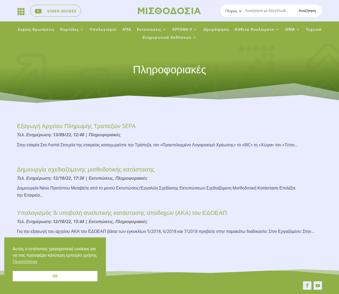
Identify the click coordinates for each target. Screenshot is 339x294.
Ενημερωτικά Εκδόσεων (166, 37)
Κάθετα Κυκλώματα (254, 30)
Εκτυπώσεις (149, 30)
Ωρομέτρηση (216, 30)
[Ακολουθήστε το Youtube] (318, 285)
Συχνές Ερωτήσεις (36, 30)
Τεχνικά (314, 30)
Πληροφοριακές (105, 135)
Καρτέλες (69, 30)
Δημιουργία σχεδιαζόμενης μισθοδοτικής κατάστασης (86, 169)
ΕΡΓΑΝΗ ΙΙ (182, 30)
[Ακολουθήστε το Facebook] (307, 285)
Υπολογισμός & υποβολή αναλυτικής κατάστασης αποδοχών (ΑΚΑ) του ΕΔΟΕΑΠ (122, 212)
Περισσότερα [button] (25, 261)
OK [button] (55, 276)
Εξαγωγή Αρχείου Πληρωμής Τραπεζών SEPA (76, 126)
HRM (290, 30)
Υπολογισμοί (103, 30)
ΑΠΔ (126, 30)
